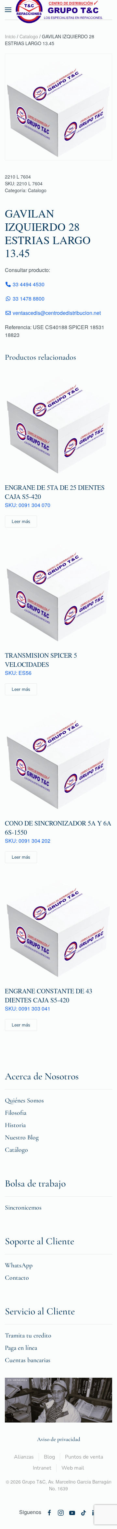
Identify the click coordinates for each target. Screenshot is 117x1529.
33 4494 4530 (28, 284)
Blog (49, 1457)
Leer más (21, 521)
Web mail (72, 1468)
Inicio (10, 36)
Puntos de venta (84, 1457)
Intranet (42, 1468)
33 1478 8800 (28, 298)
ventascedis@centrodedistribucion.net (57, 313)
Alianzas (24, 1457)
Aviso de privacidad (58, 1439)
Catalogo (29, 36)
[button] (8, 9)
